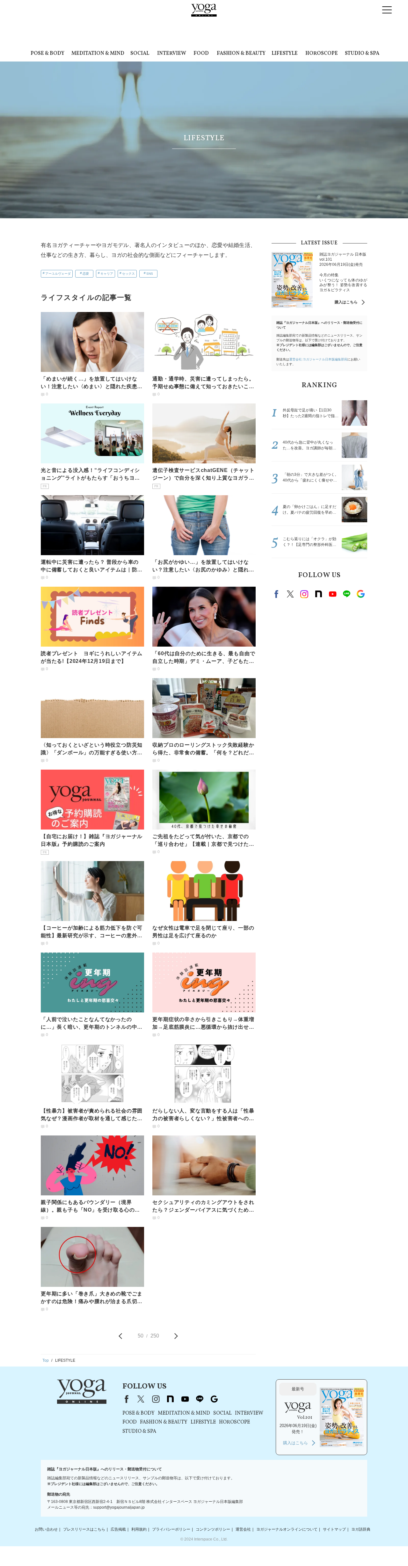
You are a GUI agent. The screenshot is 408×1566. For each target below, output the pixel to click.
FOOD (201, 53)
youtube (185, 1399)
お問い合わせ (46, 1529)
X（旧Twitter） (141, 1399)
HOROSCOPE (321, 53)
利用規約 (139, 1529)
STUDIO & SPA (362, 53)
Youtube (332, 594)
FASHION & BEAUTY (241, 53)
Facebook (277, 594)
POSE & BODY (47, 53)
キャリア (106, 273)
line (346, 594)
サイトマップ (334, 1529)
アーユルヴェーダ (58, 273)
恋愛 (86, 273)
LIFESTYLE (285, 53)
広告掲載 (118, 1529)
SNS (149, 273)
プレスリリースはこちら (84, 1529)
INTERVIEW (171, 53)
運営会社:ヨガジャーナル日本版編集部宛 (318, 359)
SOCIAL (139, 53)
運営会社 (243, 1529)
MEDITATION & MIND (97, 53)
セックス (128, 273)
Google (360, 594)
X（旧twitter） (290, 594)
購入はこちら (346, 302)
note (318, 594)
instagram (304, 594)
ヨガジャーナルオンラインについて (286, 1529)
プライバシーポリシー (171, 1529)
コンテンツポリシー (213, 1529)
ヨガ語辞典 (360, 1529)
